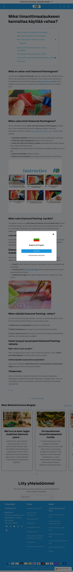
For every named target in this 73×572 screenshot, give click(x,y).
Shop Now (36, 251)
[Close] (53, 234)
